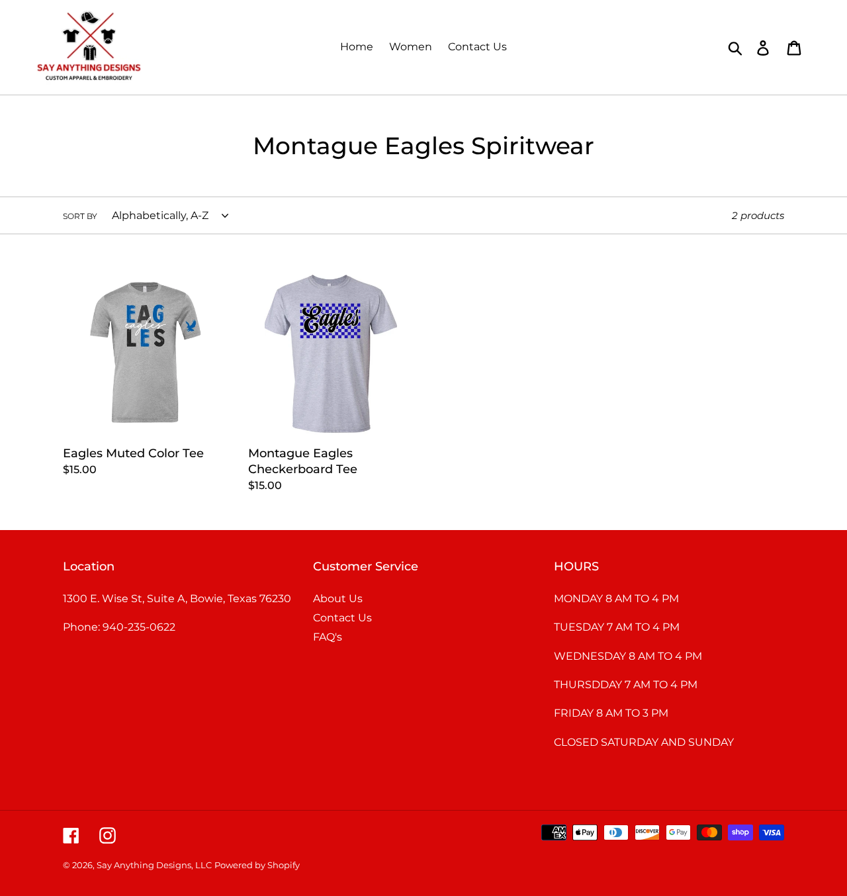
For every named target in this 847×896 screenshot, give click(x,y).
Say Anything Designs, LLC (154, 865)
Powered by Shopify (257, 865)
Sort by (80, 216)
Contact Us (342, 617)
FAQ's (327, 637)
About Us (338, 598)
